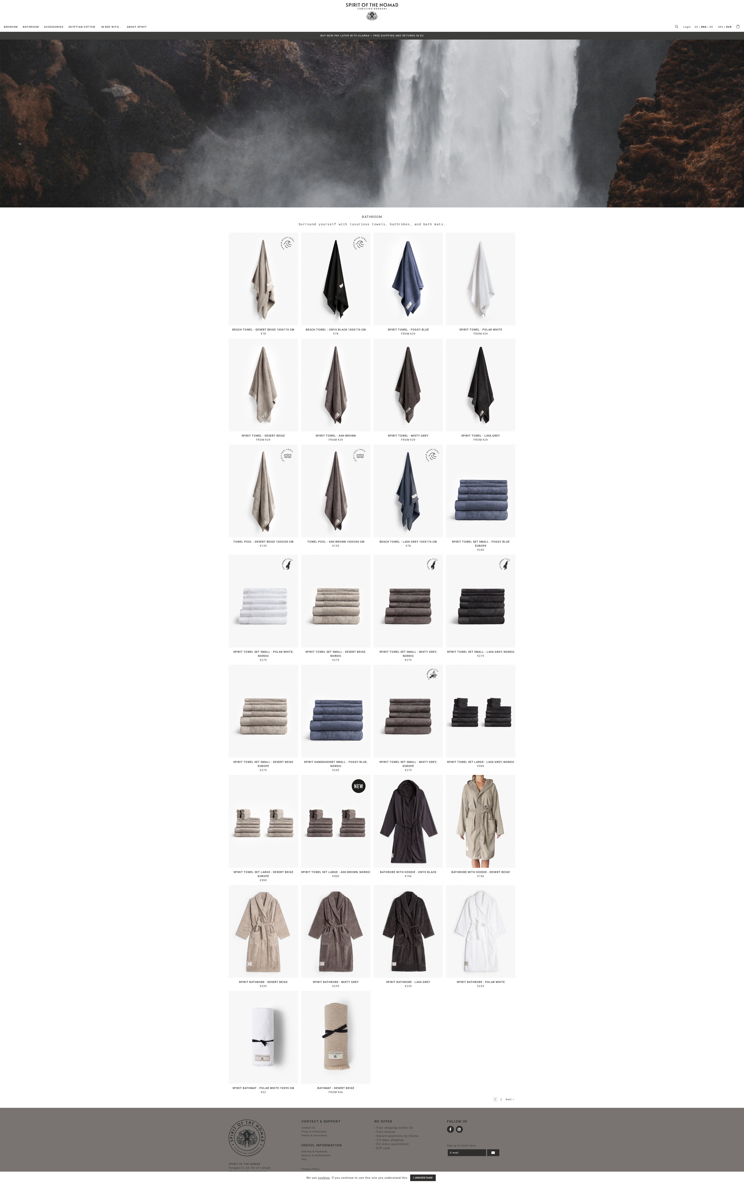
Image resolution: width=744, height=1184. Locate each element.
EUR (729, 26)
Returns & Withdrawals (316, 1155)
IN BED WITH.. (111, 26)
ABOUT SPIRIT (137, 26)
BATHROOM (31, 26)
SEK (720, 26)
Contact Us (308, 1127)
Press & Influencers (314, 1131)
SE (696, 26)
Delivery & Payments (314, 1151)
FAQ (304, 1159)
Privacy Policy (310, 1169)
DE (711, 26)
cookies (324, 1178)
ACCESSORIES (54, 26)
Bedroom (11, 26)
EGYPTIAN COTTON (82, 26)
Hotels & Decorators (314, 1135)
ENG (704, 26)
